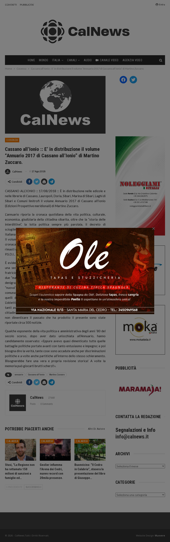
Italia (56, 60)
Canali (72, 60)
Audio (88, 60)
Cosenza (12, 140)
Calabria (12, 441)
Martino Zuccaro (57, 375)
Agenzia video (132, 60)
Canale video (109, 60)
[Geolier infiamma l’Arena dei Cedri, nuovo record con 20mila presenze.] (55, 450)
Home (31, 60)
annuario (19, 375)
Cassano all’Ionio (36, 375)
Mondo (43, 60)
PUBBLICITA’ (27, 4)
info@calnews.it (132, 437)
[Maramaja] (140, 390)
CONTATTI (11, 4)
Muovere (160, 535)
